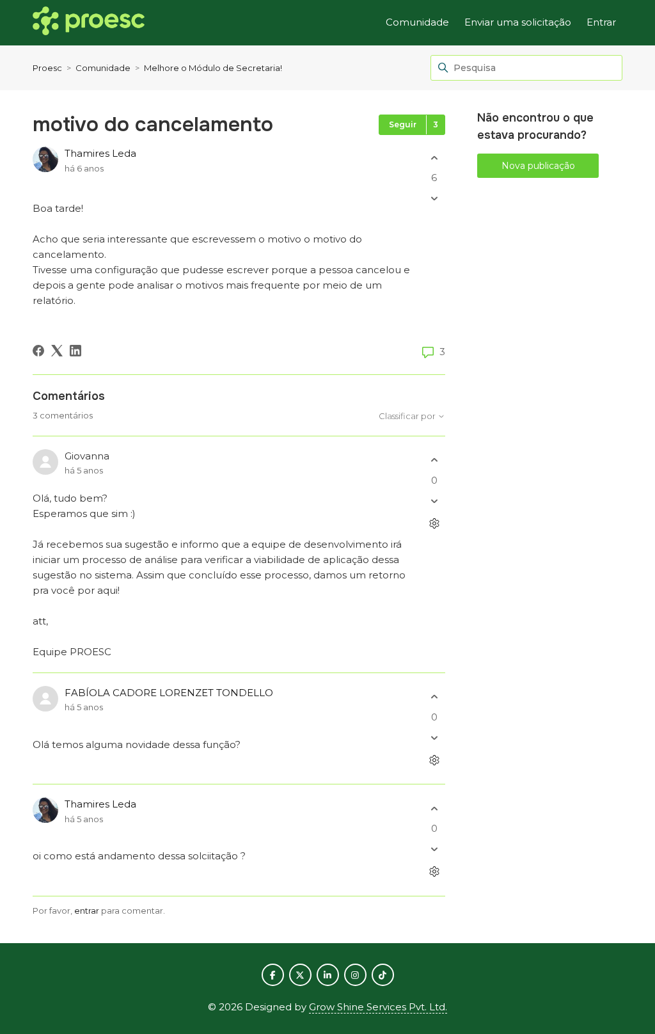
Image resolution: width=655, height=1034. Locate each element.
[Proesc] (89, 23)
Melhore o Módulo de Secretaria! (213, 68)
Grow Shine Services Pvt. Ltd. (378, 1007)
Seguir (402, 124)
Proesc (47, 68)
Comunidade (417, 22)
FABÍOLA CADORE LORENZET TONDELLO (169, 693)
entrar (86, 910)
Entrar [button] (601, 22)
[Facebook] (38, 350)
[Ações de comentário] (434, 523)
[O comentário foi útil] (434, 460)
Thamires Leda (100, 153)
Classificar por (408, 416)
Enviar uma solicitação (517, 22)
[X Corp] (57, 350)
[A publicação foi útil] (434, 158)
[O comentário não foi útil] (434, 500)
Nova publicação (538, 165)
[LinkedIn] (75, 350)
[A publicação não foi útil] (434, 198)
